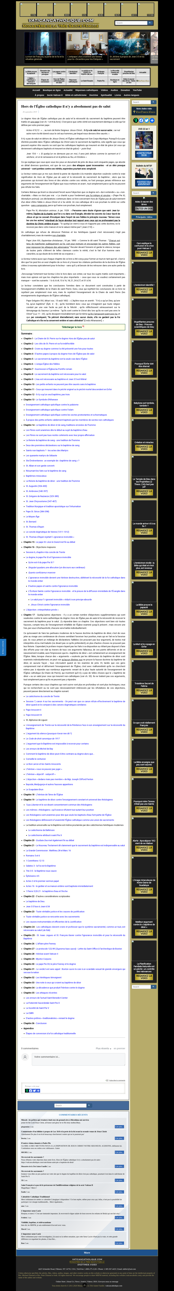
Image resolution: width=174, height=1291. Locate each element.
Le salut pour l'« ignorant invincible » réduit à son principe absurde (61, 599)
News (77, 1282)
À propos (39, 95)
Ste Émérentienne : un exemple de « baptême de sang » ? (52, 460)
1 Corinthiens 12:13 (35, 860)
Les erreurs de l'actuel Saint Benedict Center (47, 998)
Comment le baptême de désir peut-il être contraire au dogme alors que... (60, 754)
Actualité (142, 72)
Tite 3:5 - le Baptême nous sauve (41, 871)
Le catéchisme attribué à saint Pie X (45, 835)
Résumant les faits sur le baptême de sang (46, 471)
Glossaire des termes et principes (45, 72)
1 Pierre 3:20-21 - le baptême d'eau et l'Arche (47, 891)
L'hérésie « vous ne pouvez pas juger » (44, 769)
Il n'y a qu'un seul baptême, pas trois (53, 394)
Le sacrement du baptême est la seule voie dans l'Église (61, 359)
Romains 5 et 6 (33, 855)
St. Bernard (31, 521)
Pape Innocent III (34, 715)
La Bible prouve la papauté (31, 72)
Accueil (36, 90)
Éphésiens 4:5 (32, 876)
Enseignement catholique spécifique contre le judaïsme (52, 404)
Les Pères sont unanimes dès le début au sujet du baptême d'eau (56, 430)
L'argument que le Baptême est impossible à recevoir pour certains (57, 743)
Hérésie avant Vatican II (47, 954)
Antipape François (101, 72)
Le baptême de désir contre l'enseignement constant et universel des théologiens (74, 799)
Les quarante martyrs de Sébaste (41, 455)
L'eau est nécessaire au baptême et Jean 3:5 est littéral (60, 379)
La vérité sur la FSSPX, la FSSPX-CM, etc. (87, 72)
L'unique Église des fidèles (47, 364)
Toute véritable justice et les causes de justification (60, 911)
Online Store (60, 1282)
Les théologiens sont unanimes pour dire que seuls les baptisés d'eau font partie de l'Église (69, 815)
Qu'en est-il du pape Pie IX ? (41, 562)
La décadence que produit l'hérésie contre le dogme (60, 987)
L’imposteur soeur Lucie (31, 1211)
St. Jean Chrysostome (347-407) (41, 501)
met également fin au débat (55, 840)
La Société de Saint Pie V (37, 1008)
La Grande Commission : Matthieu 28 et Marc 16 (48, 850)
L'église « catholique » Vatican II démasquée (31, 80)
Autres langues (131, 95)
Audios (114, 90)
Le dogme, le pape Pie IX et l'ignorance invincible (48, 557)
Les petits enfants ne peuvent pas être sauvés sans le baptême (66, 384)
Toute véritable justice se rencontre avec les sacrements (53, 916)
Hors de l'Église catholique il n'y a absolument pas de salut (65, 106)
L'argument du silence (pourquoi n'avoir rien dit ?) (49, 733)
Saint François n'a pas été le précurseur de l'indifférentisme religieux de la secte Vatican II (57, 1185)
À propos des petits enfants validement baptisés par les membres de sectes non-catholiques (70, 420)
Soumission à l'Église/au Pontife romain (53, 369)
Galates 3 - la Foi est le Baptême (41, 866)
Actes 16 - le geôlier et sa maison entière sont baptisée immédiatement (59, 886)
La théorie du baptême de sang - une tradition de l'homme (53, 440)
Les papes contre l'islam (59, 72)
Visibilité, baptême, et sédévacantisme (36, 1222)
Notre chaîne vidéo (144, 109)
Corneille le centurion (36, 759)
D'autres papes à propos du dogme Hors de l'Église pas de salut (64, 354)
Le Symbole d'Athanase (47, 399)
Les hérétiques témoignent (48, 977)
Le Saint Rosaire (87, 81)
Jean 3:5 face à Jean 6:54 (38, 906)
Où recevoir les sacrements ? (32, 1157)
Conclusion (41, 1023)
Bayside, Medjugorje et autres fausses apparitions (49, 784)
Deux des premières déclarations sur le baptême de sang (52, 445)
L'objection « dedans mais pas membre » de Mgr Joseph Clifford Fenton (59, 779)
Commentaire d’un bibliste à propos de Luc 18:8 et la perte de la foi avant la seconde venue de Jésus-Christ (64, 1132)
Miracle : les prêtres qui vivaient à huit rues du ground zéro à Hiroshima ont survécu (55, 1120)
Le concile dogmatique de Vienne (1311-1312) (47, 532)
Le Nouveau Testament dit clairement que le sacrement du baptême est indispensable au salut (80, 845)
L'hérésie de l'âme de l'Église (49, 794)
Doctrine (93, 95)
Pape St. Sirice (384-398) (37, 511)
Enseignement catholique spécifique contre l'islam (50, 409)
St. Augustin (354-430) (36, 486)
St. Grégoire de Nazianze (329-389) (42, 496)
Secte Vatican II (54, 95)
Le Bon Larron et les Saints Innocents (43, 764)
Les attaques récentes (46, 993)
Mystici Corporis (43, 959)
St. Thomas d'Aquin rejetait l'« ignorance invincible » (50, 537)
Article (83, 1282)
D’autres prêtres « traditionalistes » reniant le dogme (50, 1018)
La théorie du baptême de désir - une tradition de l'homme (53, 481)
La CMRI (30, 1013)
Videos (89, 1282)
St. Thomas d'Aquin (35, 527)
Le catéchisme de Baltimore (41, 830)
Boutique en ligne (114, 81)
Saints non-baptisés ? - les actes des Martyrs (47, 450)
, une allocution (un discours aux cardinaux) (56, 567)
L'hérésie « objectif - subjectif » (40, 774)
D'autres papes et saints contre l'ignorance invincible (53, 586)
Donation (125, 90)
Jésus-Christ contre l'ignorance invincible (50, 604)
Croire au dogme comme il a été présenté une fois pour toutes (64, 348)
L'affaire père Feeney (46, 943)
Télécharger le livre (72, 327)
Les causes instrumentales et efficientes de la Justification (54, 922)
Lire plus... (119, 1127)
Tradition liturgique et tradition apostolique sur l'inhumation (53, 506)
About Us (70, 1282)
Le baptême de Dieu (35, 901)
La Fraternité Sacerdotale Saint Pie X (43, 1003)
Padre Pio (101, 81)
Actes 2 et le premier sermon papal (42, 881)
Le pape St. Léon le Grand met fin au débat (55, 542)
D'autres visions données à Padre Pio (36, 1143)
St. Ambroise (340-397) (37, 491)
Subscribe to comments (117, 1080)
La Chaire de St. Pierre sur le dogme (65, 338)
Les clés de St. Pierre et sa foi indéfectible (54, 343)
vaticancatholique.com (113, 1286)
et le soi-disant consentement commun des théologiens (59, 804)
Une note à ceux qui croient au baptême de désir (58, 982)
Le (43, 738)
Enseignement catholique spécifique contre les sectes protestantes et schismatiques (66, 415)
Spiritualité (106, 95)
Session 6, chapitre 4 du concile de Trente (45, 552)
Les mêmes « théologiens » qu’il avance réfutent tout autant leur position (60, 810)
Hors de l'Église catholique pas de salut (59, 81)
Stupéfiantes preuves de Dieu (129, 72)
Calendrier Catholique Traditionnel (35, 1197)
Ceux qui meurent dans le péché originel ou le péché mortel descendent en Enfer (74, 389)
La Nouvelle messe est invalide (115, 72)
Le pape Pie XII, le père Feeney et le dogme (56, 964)
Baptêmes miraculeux (36, 476)
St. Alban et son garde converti (40, 465)
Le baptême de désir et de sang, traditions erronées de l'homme (66, 425)
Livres (118, 95)
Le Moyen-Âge (32, 516)
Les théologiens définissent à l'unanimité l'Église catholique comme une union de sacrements (70, 820)
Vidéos (104, 90)
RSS (95, 1282)
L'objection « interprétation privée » (42, 609)
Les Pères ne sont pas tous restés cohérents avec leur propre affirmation (60, 435)
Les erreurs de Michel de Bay (39, 749)
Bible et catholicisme (76, 95)
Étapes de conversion (45, 81)
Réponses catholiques (73, 81)
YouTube (137, 90)
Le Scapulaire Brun (34, 789)
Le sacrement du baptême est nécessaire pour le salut (60, 374)
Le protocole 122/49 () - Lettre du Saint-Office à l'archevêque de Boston (79, 948)
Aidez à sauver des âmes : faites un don (129, 81)
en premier (119, 1048)
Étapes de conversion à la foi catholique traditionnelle (51, 1033)
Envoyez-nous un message (108, 1282)
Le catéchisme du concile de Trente (43, 696)
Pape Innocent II (33, 710)
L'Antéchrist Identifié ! (73, 72)
